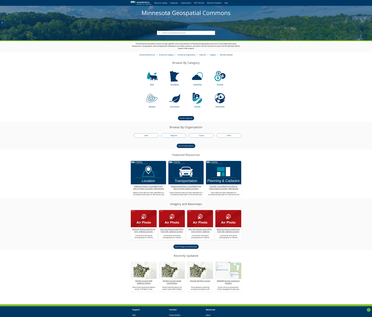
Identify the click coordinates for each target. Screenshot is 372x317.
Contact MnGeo (174, 315)
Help (226, 3)
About (208, 315)
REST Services (199, 3)
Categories (174, 3)
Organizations (186, 3)
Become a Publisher (214, 3)
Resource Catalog (160, 3)
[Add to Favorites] (2, 22)
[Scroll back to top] (369, 310)
